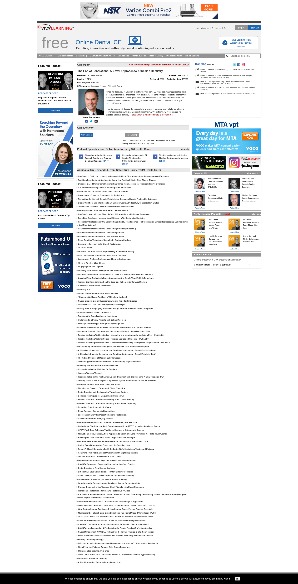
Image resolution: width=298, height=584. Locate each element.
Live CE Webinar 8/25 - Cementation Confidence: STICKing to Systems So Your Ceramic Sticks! (226, 76)
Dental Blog (81, 56)
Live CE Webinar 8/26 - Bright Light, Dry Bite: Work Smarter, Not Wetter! (227, 70)
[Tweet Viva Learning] (234, 65)
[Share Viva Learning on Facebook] (239, 65)
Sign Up (255, 27)
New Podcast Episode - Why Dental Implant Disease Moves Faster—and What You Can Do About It (225, 82)
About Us (205, 28)
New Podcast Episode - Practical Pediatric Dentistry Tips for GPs (227, 94)
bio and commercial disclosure (157, 115)
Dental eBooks (139, 56)
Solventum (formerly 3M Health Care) (106, 86)
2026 (162, 79)
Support (227, 28)
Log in (241, 27)
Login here (150, 143)
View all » (185, 149)
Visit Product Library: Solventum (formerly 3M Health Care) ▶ (159, 65)
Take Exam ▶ (132, 135)
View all (210, 64)
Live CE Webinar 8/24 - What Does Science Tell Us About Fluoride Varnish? (227, 88)
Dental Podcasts (65, 56)
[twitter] (90, 121)
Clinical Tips (123, 56)
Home (196, 28)
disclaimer (137, 115)
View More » (252, 173)
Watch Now (55, 110)
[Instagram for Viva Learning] (244, 163)
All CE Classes (45, 56)
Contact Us (216, 28)
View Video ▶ (86, 135)
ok (237, 578)
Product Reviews (174, 56)
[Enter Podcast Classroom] (81, 159)
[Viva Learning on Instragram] (243, 65)
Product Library (156, 56)
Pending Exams (192, 56)
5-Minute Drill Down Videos (102, 56)
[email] (95, 121)
